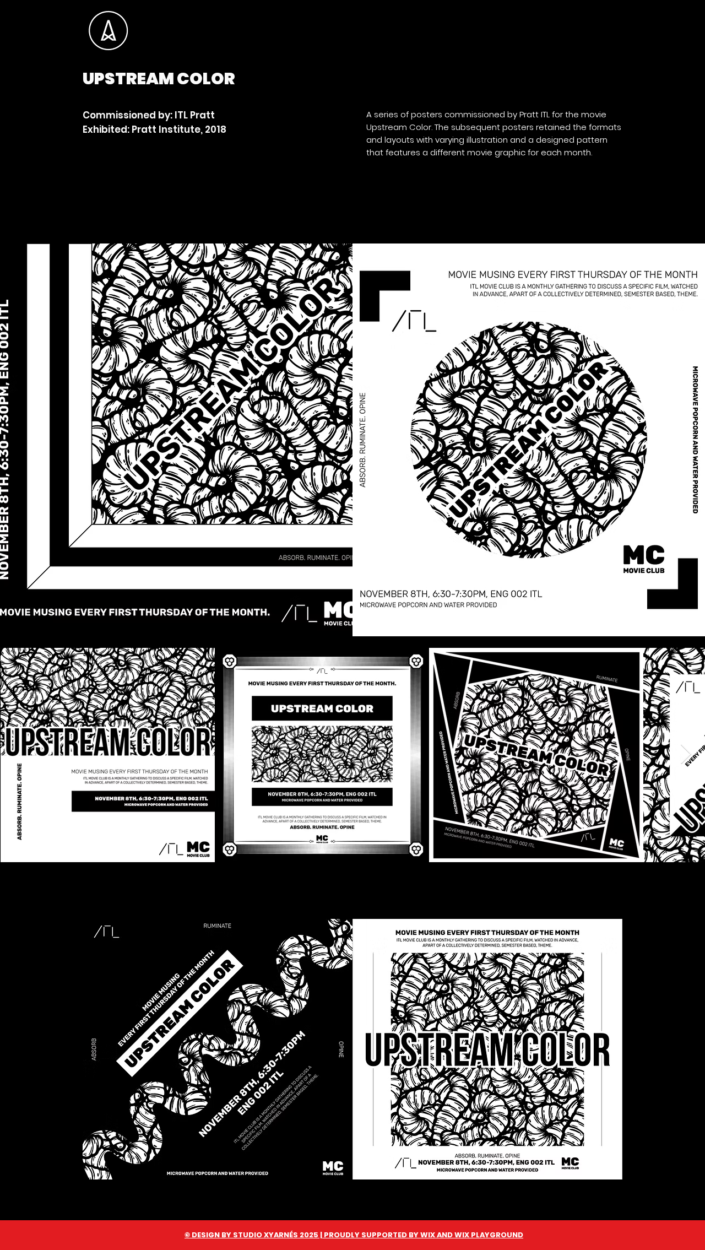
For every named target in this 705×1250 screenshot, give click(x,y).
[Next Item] (686, 754)
